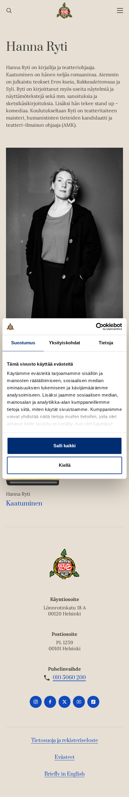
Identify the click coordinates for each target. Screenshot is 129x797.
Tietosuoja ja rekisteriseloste (64, 740)
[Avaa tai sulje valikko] (120, 10)
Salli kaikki (64, 445)
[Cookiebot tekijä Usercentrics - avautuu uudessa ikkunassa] (96, 327)
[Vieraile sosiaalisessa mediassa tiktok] (93, 702)
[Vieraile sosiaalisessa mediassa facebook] (50, 702)
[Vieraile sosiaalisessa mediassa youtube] (79, 702)
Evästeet (65, 757)
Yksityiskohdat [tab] (64, 342)
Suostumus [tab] (23, 342)
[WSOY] (65, 10)
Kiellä (64, 465)
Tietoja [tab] (106, 342)
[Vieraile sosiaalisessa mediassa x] (64, 702)
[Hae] (9, 10)
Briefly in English (64, 774)
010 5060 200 (69, 678)
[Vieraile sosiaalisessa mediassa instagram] (36, 702)
